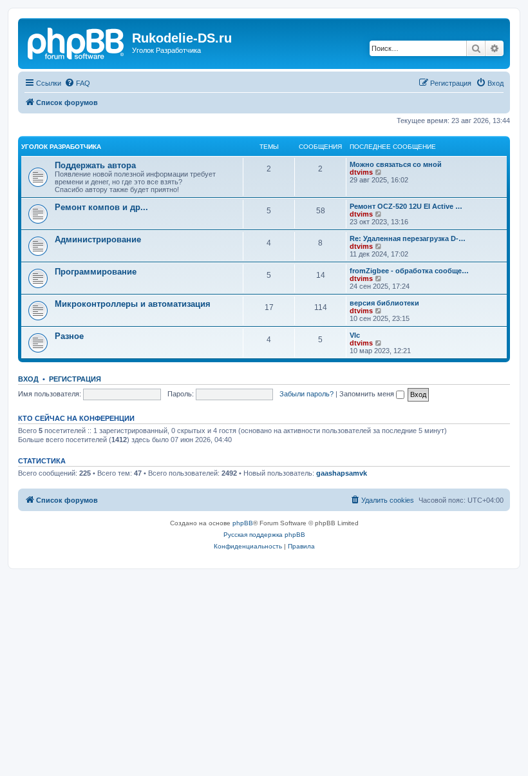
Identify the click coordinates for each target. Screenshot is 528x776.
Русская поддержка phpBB (264, 534)
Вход (28, 379)
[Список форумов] (76, 42)
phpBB (242, 523)
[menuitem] (77, 83)
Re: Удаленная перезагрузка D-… (408, 238)
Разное (69, 336)
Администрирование (98, 239)
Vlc (355, 335)
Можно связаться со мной (396, 164)
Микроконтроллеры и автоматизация (133, 304)
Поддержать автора (95, 165)
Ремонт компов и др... (101, 207)
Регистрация (75, 379)
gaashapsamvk (341, 473)
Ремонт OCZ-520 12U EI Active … (406, 206)
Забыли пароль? (306, 394)
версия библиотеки (384, 303)
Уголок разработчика (61, 146)
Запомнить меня (367, 394)
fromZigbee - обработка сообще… (409, 271)
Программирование (96, 271)
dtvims (361, 172)
